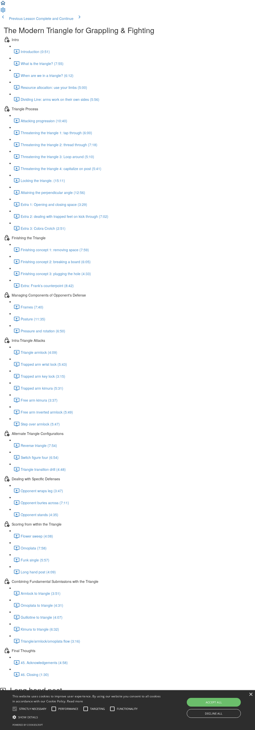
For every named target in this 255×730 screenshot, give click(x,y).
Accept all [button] (214, 702)
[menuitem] (3, 11)
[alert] (127, 710)
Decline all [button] (213, 713)
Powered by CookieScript (27, 725)
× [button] (251, 694)
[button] (3, 4)
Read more (75, 701)
